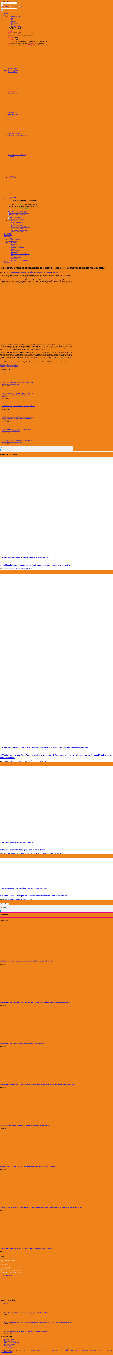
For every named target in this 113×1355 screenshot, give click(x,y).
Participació (11, 156)
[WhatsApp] (0, 450)
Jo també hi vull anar (48, 853)
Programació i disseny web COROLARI (93, 1350)
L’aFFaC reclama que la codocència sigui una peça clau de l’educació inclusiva (25, 557)
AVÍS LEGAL (25, 1350)
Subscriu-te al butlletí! (7, 1275)
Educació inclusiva (20, 272)
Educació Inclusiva (13, 93)
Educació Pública (12, 72)
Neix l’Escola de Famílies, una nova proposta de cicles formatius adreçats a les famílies (17, 430)
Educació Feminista (9, 1344)
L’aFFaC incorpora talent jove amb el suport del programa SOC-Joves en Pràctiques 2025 (18, 383)
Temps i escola (12, 177)
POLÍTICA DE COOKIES (72, 1350)
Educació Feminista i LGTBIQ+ (17, 135)
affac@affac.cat (12, 1)
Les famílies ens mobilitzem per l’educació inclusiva (17, 842)
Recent (4, 373)
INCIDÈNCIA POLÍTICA (34, 761)
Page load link (5, 1353)
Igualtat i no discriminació (15, 114)
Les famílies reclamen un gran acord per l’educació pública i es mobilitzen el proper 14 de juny (18, 441)
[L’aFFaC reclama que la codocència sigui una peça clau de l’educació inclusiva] (5, 404)
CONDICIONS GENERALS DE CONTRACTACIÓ (46, 1350)
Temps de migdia (9, 1347)
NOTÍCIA (55, 272)
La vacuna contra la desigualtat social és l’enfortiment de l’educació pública (24, 888)
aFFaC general (10, 272)
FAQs (2, 1278)
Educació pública (31, 272)
